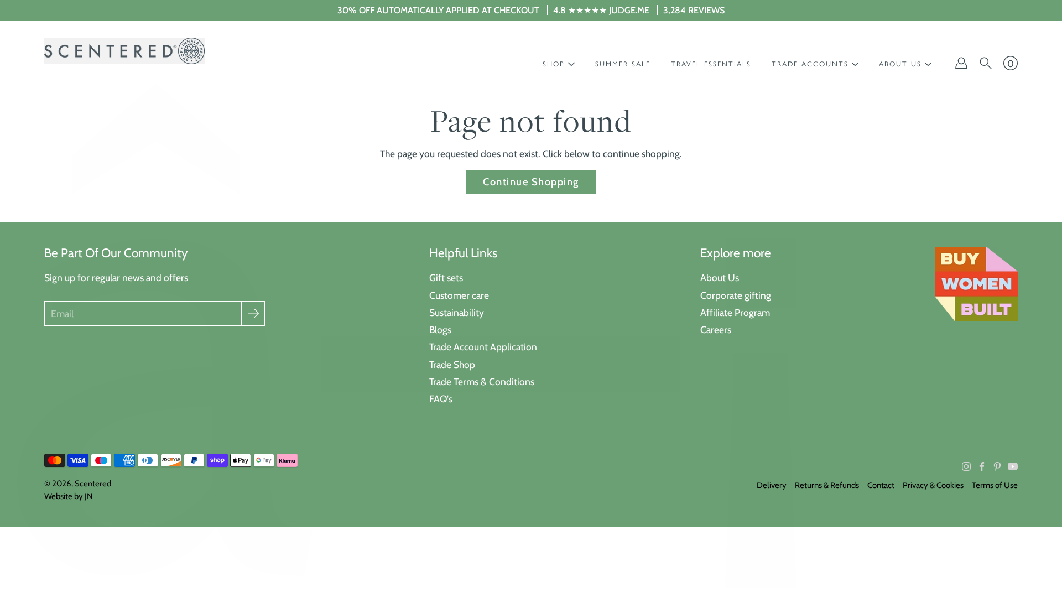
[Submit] (253, 313)
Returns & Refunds (827, 485)
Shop (554, 64)
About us (900, 64)
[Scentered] (124, 51)
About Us (719, 277)
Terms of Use (995, 485)
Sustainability (456, 312)
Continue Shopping (531, 181)
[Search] (986, 63)
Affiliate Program (735, 312)
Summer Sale (622, 64)
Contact (880, 485)
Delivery (772, 485)
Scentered (93, 484)
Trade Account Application (483, 346)
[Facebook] (982, 466)
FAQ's (440, 398)
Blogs (440, 329)
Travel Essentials (711, 64)
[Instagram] (966, 466)
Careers (715, 329)
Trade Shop (452, 364)
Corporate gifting (735, 295)
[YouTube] (1013, 466)
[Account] (961, 63)
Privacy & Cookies (933, 485)
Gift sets (446, 277)
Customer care (459, 295)
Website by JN (68, 496)
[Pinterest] (997, 466)
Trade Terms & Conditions (481, 381)
